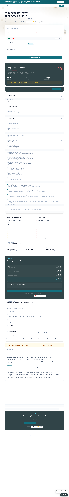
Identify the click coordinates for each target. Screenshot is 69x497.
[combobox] (20, 33)
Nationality (9, 30)
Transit (36, 44)
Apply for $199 (60, 1)
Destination (37, 30)
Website (60, 386)
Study (21, 44)
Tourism (10, 44)
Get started (61, 5)
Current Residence (11, 49)
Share (62, 408)
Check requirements (35, 57)
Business (16, 44)
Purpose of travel (10, 42)
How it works (41, 423)
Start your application (29, 423)
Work (26, 44)
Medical (42, 44)
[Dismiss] (67, 489)
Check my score (56, 89)
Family (31, 44)
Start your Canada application (34, 291)
